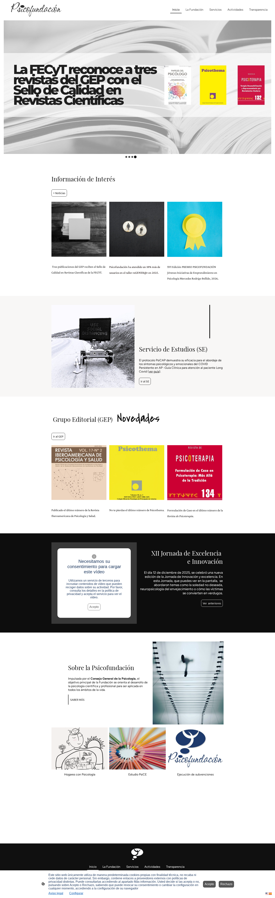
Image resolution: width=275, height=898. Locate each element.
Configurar (76, 893)
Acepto (94, 606)
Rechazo (226, 884)
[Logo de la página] (34, 9)
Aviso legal (55, 893)
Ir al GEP (58, 436)
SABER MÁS (77, 699)
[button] (267, 893)
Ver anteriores (212, 603)
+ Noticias (59, 193)
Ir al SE (145, 381)
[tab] (126, 157)
